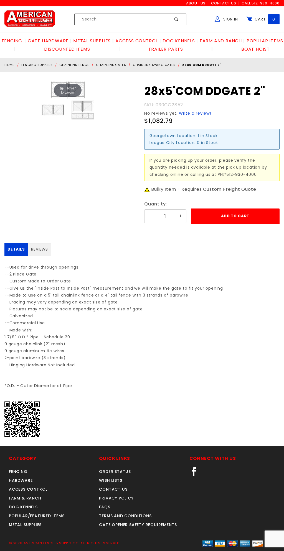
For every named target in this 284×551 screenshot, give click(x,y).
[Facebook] (196, 473)
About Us (196, 3)
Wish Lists (110, 480)
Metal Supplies (25, 524)
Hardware (20, 480)
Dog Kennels (23, 507)
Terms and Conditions (125, 516)
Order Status (115, 471)
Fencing (18, 471)
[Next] (74, 90)
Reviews (39, 249)
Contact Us (223, 3)
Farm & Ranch (25, 498)
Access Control (28, 489)
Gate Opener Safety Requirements (138, 524)
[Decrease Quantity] (150, 216)
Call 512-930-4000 (261, 3)
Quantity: (155, 204)
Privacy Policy (116, 498)
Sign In (230, 19)
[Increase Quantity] (180, 216)
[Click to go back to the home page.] (29, 19)
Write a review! (195, 113)
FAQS (104, 507)
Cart (264, 19)
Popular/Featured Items (37, 516)
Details (16, 249)
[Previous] (61, 90)
